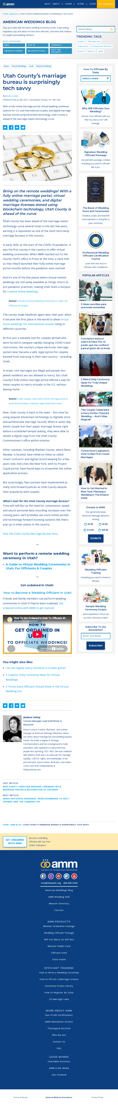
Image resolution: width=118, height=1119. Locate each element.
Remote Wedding (43, 66)
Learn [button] (68, 4)
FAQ (59, 1048)
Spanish (80, 51)
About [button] (56, 4)
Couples (80, 41)
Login (93, 4)
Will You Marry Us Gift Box (59, 939)
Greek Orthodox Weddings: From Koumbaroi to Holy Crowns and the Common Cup (36, 800)
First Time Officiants (56, 51)
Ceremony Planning (13, 51)
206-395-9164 (70, 883)
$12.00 (90, 529)
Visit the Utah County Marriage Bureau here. (31, 533)
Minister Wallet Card (59, 946)
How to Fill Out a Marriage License (59, 979)
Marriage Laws (94, 41)
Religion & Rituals (36, 51)
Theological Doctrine (59, 1028)
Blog (47, 4)
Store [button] (80, 4)
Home (5, 14)
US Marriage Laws (59, 999)
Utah (31, 66)
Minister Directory (59, 903)
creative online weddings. (23, 291)
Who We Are (59, 1034)
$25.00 (105, 529)
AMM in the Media (59, 1068)
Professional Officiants (102, 46)
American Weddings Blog (59, 890)
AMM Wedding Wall (59, 896)
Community (56, 45)
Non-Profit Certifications (59, 1015)
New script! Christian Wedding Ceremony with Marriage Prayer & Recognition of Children (32, 788)
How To (31, 45)
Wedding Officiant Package (59, 932)
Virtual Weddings (19, 66)
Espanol (91, 51)
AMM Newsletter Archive (59, 1021)
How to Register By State (59, 992)
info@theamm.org (51, 883)
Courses (59, 910)
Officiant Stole (59, 952)
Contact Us (59, 1041)
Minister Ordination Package (59, 926)
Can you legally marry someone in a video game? (36, 668)
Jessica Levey (12, 96)
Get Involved (59, 1074)
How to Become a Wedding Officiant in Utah (37, 592)
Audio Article (82, 46)
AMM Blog (14, 14)
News (6, 45)
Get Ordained (106, 4)
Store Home (59, 959)
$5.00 (104, 524)
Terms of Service (21, 1097)
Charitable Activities (59, 1061)
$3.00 (90, 524)
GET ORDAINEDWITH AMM (14, 842)
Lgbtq (100, 51)
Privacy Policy (97, 1097)
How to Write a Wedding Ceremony (59, 972)
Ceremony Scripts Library (59, 985)
